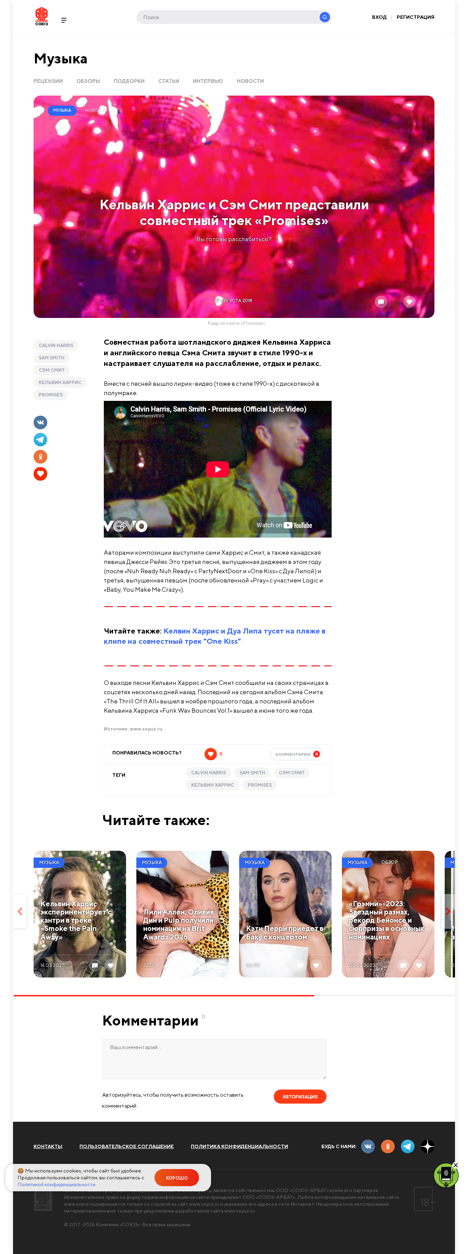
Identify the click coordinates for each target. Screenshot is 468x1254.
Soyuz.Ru (42, 16)
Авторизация (300, 1096)
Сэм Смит (52, 370)
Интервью (208, 81)
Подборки (129, 81)
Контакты (48, 1146)
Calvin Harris (56, 345)
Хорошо (177, 1178)
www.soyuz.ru (146, 729)
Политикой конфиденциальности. (56, 1184)
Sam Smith (51, 357)
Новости (250, 81)
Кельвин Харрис (60, 382)
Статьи (168, 81)
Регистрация (415, 17)
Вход (379, 17)
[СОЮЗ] (43, 1199)
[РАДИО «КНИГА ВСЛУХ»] (446, 1174)
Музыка (61, 58)
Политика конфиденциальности (239, 1146)
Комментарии (296, 754)
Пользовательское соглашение (126, 1146)
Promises (51, 394)
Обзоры (88, 81)
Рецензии (48, 81)
